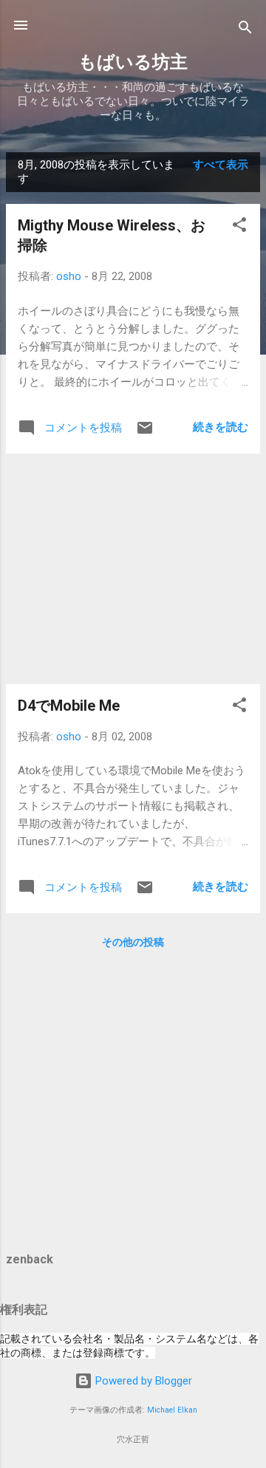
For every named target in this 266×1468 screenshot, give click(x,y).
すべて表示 (220, 164)
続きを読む (220, 427)
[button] (239, 227)
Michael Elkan (172, 1410)
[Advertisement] (133, 568)
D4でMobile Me (69, 705)
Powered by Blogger (142, 1380)
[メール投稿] (145, 433)
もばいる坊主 (133, 62)
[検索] (245, 29)
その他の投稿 (133, 942)
